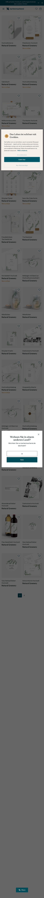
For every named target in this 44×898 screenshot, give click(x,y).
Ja (22, 454)
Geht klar (21, 159)
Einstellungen (22, 155)
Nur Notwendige (22, 165)
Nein (22, 460)
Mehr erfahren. (22, 150)
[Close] (38, 434)
